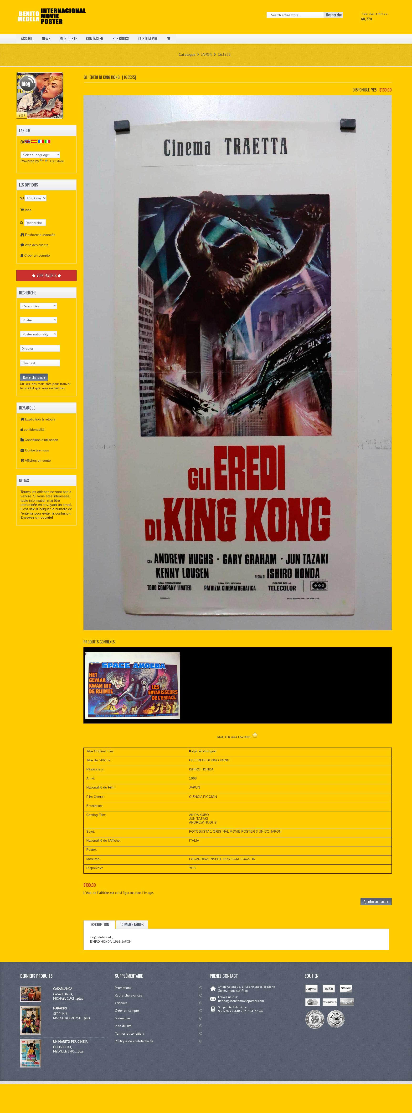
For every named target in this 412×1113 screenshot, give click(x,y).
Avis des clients (36, 245)
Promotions (123, 988)
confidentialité (34, 429)
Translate (57, 161)
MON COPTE (68, 38)
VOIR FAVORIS (46, 275)
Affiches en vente (38, 460)
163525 (224, 54)
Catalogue (187, 54)
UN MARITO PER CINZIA (70, 1041)
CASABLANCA (62, 989)
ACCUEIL (27, 38)
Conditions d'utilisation (41, 440)
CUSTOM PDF (147, 38)
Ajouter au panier (376, 901)
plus (80, 998)
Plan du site (123, 1026)
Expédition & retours (40, 419)
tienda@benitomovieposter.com (241, 1001)
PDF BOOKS (121, 38)
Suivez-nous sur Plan (233, 990)
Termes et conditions (130, 1033)
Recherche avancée (40, 235)
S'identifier (122, 1018)
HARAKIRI (60, 1008)
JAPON (206, 54)
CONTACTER (94, 38)
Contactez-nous (37, 450)
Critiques (121, 1003)
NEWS (46, 38)
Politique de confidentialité (134, 1041)
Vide (28, 210)
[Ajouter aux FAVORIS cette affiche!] (255, 735)
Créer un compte (37, 255)
